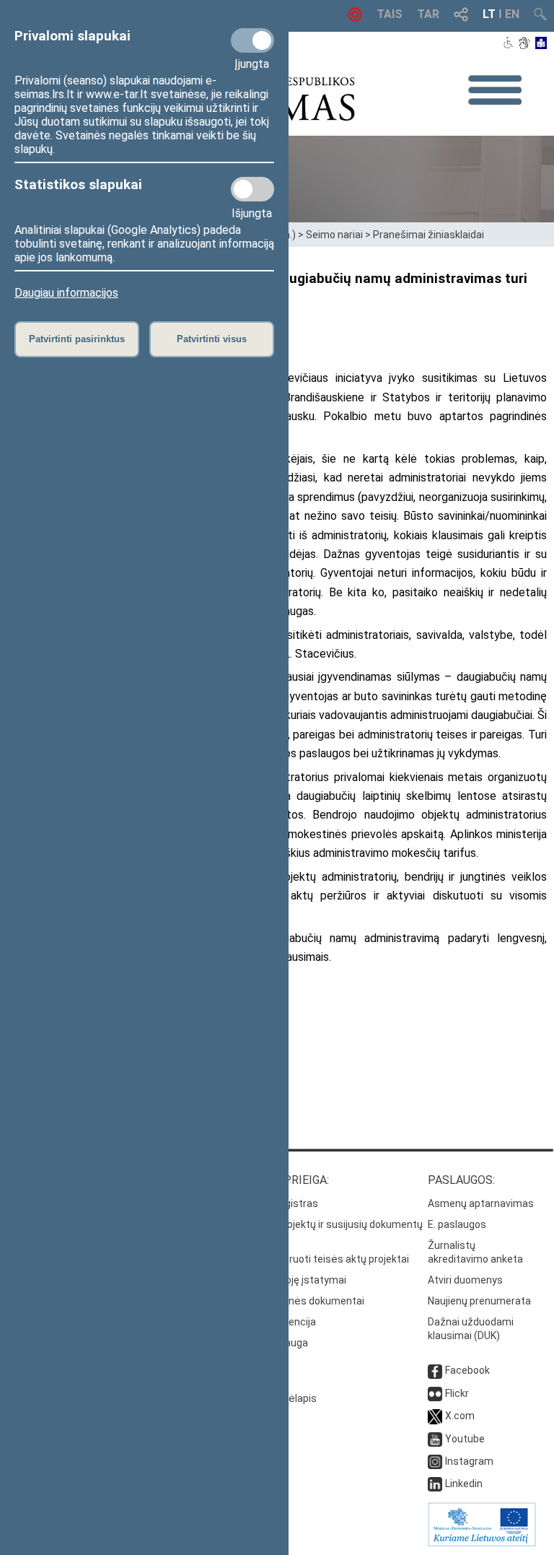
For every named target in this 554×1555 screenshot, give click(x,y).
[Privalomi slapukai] (252, 40)
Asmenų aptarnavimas (481, 1203)
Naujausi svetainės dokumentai (291, 1301)
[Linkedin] (435, 1483)
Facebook (467, 1370)
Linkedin (464, 1483)
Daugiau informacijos (66, 293)
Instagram (469, 1461)
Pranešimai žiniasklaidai (428, 234)
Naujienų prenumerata (479, 1301)
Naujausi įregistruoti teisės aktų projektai (313, 1259)
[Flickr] (435, 1393)
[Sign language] (524, 44)
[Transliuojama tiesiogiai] (355, 18)
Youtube (465, 1439)
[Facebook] (435, 1370)
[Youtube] (435, 1439)
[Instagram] (435, 1461)
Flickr (457, 1393)
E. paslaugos (457, 1224)
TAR (428, 14)
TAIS (390, 14)
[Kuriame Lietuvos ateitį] (482, 1543)
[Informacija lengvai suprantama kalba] (541, 44)
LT (489, 14)
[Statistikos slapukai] (252, 189)
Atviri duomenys (465, 1280)
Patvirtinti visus (212, 339)
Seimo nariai (334, 234)
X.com (460, 1415)
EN (512, 14)
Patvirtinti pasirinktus (77, 339)
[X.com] (435, 1415)
